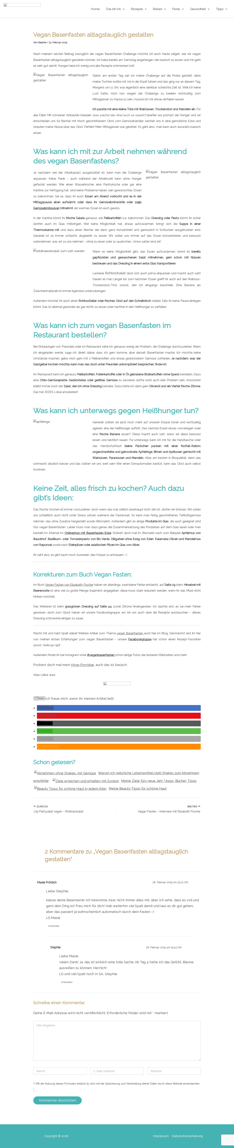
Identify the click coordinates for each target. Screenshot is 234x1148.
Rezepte (137, 9)
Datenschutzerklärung (187, 1136)
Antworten (53, 926)
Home (95, 9)
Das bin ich (113, 9)
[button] (122, 9)
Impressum (161, 1136)
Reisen (157, 9)
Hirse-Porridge (82, 665)
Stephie (55, 947)
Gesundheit (198, 9)
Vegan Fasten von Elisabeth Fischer (69, 584)
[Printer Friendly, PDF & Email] (39, 697)
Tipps (220, 9)
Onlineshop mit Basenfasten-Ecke (88, 533)
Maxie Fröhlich (47, 882)
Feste (176, 9)
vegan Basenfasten (130, 633)
